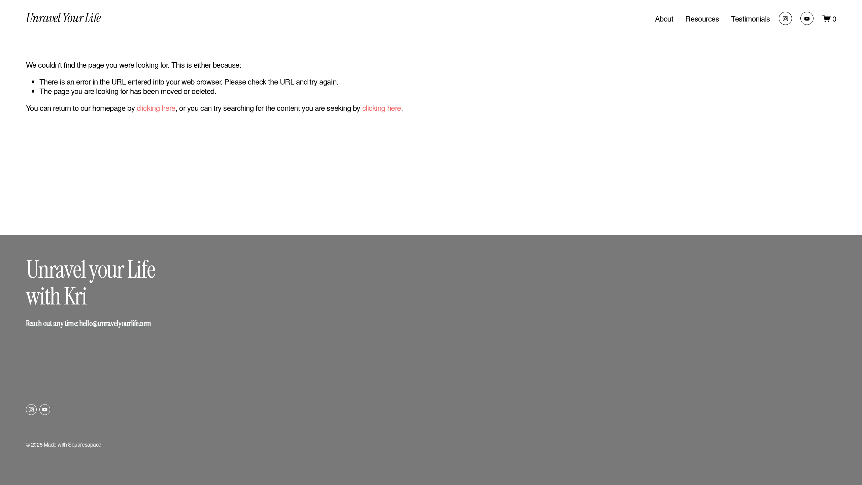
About (664, 18)
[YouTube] (807, 18)
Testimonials (750, 18)
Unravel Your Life (63, 18)
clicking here (156, 107)
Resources (702, 18)
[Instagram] (785, 18)
